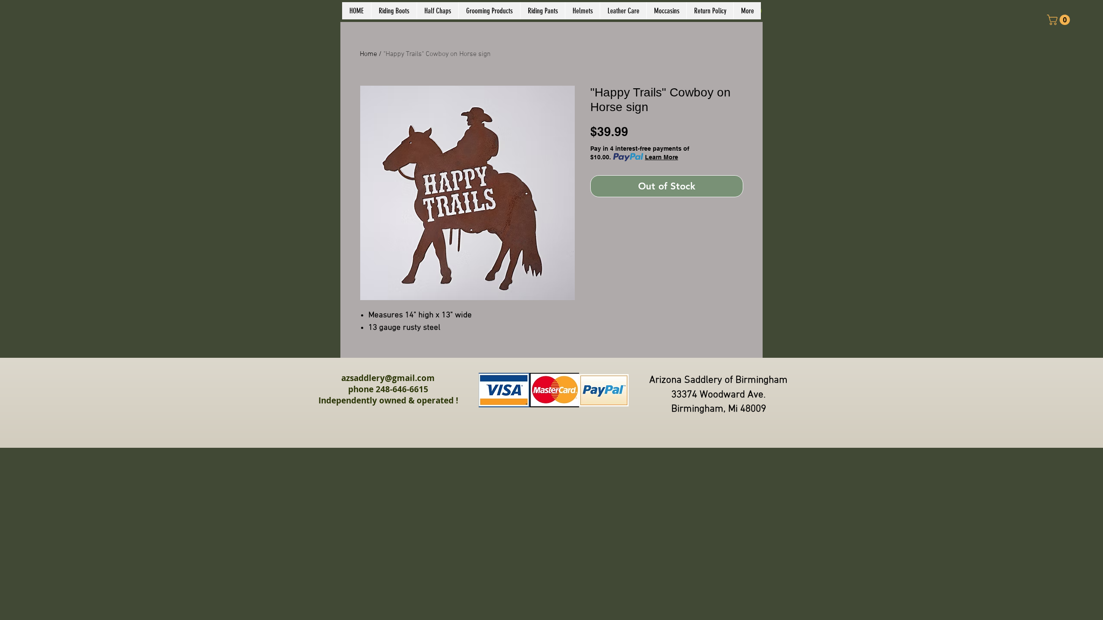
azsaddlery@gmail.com (388, 378)
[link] (1059, 20)
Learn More (661, 157)
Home (368, 54)
